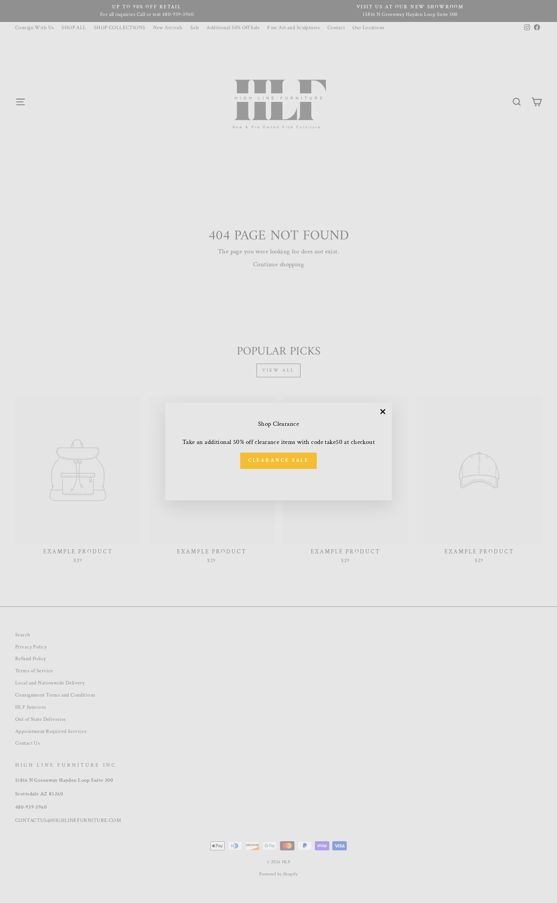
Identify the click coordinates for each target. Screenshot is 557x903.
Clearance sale (278, 460)
